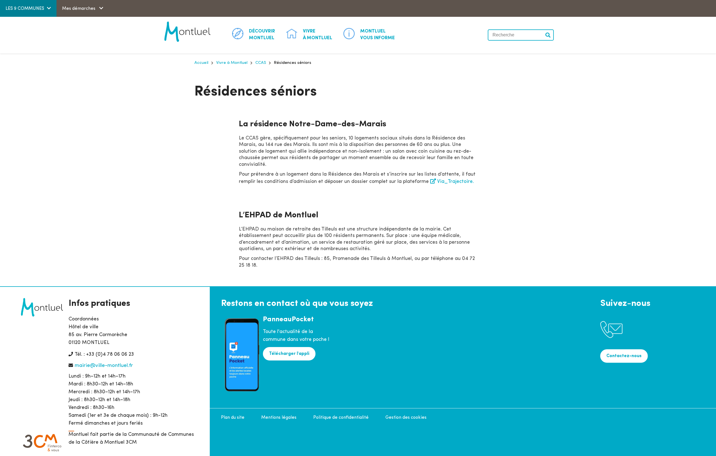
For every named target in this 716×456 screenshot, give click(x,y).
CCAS (260, 63)
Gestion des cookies (406, 417)
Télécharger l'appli (289, 354)
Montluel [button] (262, 34)
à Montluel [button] (317, 34)
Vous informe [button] (377, 34)
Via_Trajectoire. (455, 181)
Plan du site (232, 417)
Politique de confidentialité (341, 417)
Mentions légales (278, 417)
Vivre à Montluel (232, 63)
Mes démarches (79, 8)
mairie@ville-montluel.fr (104, 365)
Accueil (201, 63)
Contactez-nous (624, 356)
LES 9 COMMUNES (25, 8)
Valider (548, 35)
